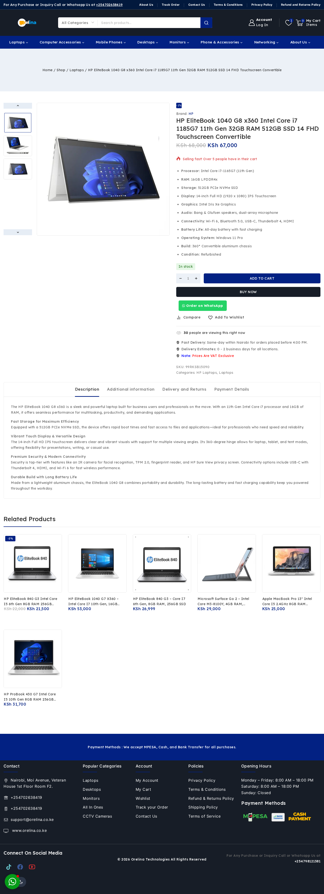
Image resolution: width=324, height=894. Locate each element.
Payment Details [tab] (231, 389)
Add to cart (262, 278)
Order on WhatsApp (204, 306)
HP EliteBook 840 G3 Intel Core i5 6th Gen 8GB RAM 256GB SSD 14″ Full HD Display (30, 604)
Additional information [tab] (131, 389)
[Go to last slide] (18, 106)
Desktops (92, 789)
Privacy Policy (262, 4)
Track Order (171, 4)
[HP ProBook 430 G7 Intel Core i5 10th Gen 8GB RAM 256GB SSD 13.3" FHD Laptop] (33, 659)
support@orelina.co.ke (32, 819)
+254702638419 (109, 5)
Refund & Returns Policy (211, 798)
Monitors (91, 798)
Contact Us (196, 4)
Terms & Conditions (228, 4)
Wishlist (143, 798)
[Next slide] (18, 232)
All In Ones (93, 807)
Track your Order (152, 807)
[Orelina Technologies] (27, 22)
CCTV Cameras (97, 816)
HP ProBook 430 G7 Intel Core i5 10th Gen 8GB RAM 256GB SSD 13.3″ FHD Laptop (30, 699)
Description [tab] (87, 389)
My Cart (143, 789)
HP (191, 114)
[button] (18, 122)
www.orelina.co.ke (29, 830)
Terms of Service (204, 816)
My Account (147, 780)
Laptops (226, 372)
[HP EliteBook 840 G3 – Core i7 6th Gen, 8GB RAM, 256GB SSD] (162, 563)
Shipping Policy (203, 807)
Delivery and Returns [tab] (184, 389)
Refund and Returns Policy (301, 4)
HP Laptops (206, 372)
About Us (146, 4)
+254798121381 (308, 861)
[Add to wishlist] (42, 618)
